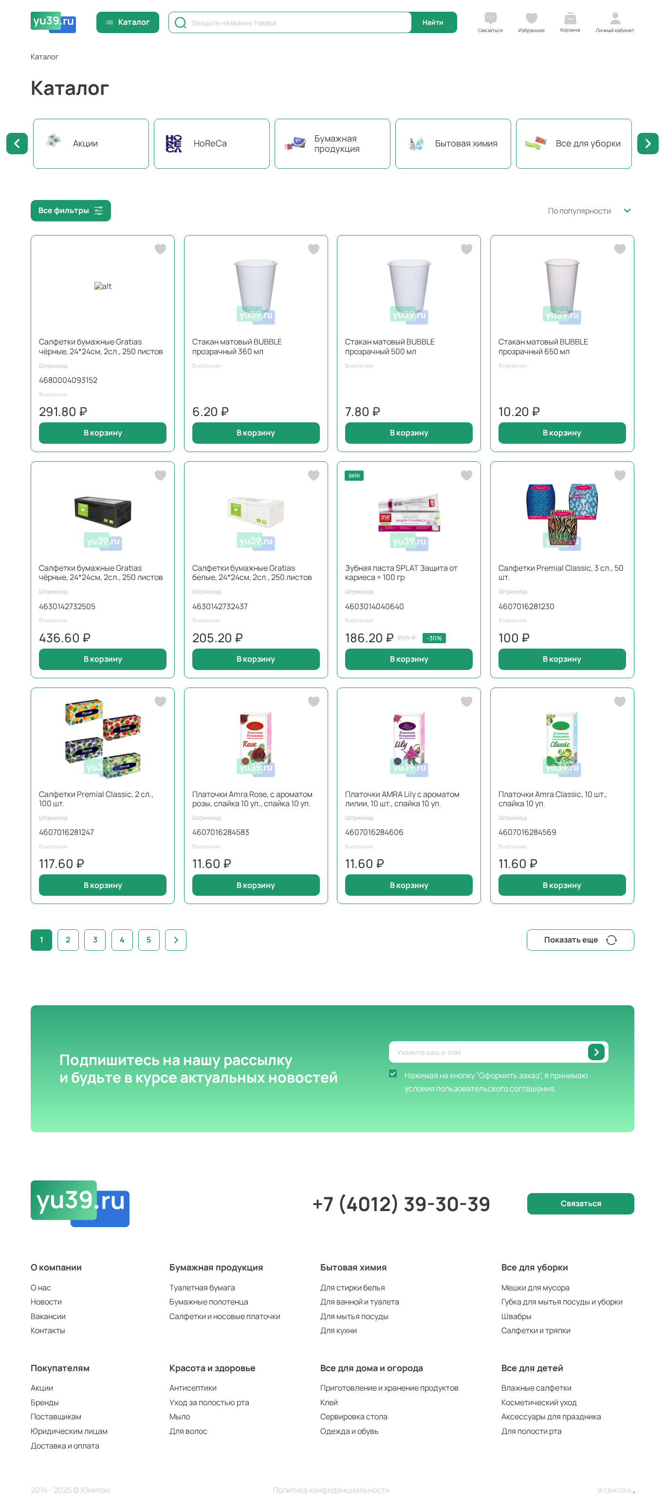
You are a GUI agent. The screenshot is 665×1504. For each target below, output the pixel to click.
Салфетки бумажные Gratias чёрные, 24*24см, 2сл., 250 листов (101, 346)
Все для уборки (534, 1267)
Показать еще (571, 939)
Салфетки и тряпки (536, 1330)
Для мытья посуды (354, 1316)
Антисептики (193, 1387)
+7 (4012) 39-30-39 (401, 1203)
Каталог (134, 22)
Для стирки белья (352, 1287)
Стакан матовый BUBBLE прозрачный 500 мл (390, 346)
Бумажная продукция (216, 1267)
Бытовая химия (353, 1267)
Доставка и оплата (65, 1445)
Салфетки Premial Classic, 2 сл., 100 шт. (96, 799)
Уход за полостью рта (209, 1402)
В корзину (103, 432)
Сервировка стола (354, 1416)
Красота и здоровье (212, 1368)
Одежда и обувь (349, 1431)
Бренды (45, 1402)
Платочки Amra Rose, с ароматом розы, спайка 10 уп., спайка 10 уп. (252, 799)
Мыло (179, 1416)
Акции (42, 1387)
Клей (329, 1402)
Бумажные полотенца (208, 1301)
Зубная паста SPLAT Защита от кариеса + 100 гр (401, 572)
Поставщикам (56, 1416)
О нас (41, 1287)
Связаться (581, 1203)
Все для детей (532, 1368)
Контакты (48, 1330)
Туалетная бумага (202, 1287)
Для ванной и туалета (359, 1301)
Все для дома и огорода (371, 1368)
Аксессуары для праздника (551, 1416)
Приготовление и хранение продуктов (389, 1387)
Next (648, 143)
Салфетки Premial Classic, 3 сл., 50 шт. (561, 572)
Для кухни (338, 1330)
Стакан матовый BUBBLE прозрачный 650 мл (543, 346)
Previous (17, 143)
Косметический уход (539, 1402)
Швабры (516, 1316)
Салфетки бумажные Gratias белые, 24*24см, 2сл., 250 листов (252, 572)
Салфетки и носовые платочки (224, 1316)
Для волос (188, 1431)
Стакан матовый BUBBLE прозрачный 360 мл (237, 346)
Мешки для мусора (535, 1287)
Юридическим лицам (69, 1431)
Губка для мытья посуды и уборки (562, 1301)
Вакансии (48, 1316)
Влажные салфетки (536, 1387)
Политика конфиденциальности (331, 1490)
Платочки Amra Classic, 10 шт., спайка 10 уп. (553, 799)
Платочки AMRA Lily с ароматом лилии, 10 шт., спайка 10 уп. (402, 799)
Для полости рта (531, 1431)
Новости (46, 1301)
